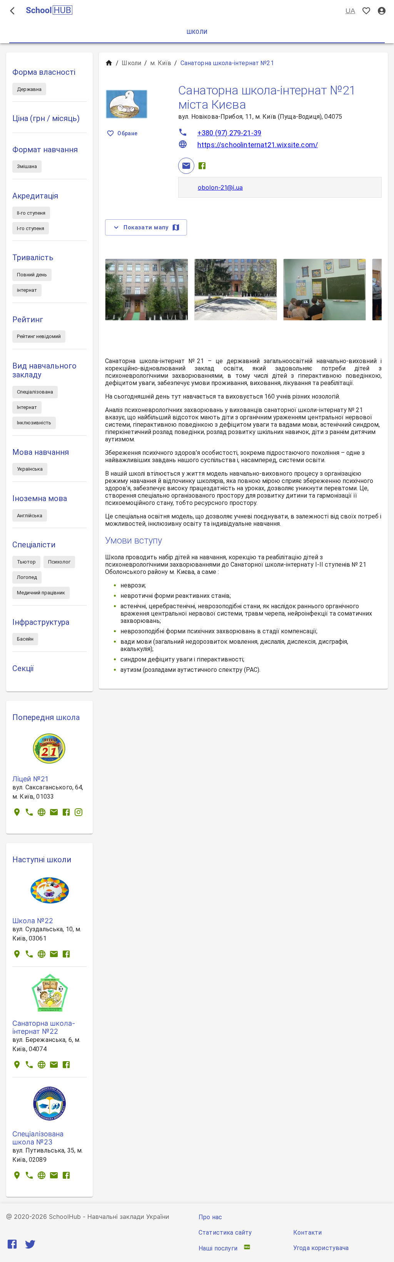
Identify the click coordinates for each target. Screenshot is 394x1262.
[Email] (186, 166)
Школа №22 (32, 921)
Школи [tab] (197, 32)
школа (68, 717)
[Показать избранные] (366, 11)
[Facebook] (202, 165)
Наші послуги (218, 1248)
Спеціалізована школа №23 (37, 1138)
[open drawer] (12, 11)
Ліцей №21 (30, 779)
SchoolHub (65, 1216)
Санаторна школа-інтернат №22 (43, 1027)
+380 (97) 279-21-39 (229, 133)
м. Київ (160, 63)
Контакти (307, 1232)
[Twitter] (30, 1245)
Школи (131, 63)
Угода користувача (321, 1248)
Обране (127, 133)
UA (350, 11)
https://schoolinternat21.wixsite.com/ (257, 145)
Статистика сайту (225, 1232)
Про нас (210, 1217)
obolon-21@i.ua (220, 187)
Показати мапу (146, 227)
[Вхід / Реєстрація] (381, 11)
